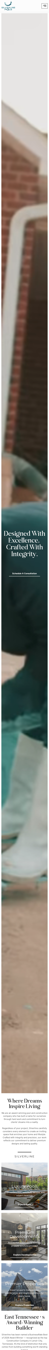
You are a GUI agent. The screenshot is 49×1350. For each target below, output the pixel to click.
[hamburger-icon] (45, 6)
